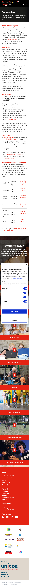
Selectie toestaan (14, 316)
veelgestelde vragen (10, 139)
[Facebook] (3, 517)
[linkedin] (12, 517)
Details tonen (21, 307)
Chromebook (5, 493)
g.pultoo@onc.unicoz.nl (22, 197)
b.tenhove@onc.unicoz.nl (23, 205)
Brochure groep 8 (7, 508)
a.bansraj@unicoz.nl (23, 213)
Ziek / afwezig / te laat (8, 497)
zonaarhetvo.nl (12, 39)
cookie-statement (17, 278)
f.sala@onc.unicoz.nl (10, 158)
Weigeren (14, 320)
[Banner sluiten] (26, 264)
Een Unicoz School (23, 1)
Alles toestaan (14, 311)
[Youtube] (16, 517)
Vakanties (4, 499)
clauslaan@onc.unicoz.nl (8, 484)
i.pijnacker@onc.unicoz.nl (14, 154)
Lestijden (4, 495)
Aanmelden (5, 491)
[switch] (25, 293)
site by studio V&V (13, 584)
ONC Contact (5, 506)
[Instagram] (7, 517)
